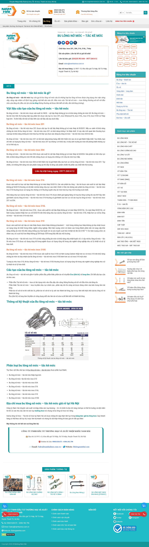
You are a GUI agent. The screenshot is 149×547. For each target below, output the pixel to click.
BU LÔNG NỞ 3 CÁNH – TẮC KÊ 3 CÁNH (56, 493)
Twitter (118, 518)
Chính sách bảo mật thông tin (63, 529)
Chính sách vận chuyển (60, 517)
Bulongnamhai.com (81, 447)
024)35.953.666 (79, 59)
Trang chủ (21, 21)
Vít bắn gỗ (121, 184)
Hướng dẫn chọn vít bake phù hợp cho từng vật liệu (135, 271)
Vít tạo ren (122, 192)
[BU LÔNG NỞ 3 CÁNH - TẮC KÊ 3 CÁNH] (55, 482)
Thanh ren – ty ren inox (127, 200)
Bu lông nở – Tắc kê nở (126, 142)
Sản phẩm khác (70, 21)
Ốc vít (57, 21)
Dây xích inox (122, 229)
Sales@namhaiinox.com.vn (49, 447)
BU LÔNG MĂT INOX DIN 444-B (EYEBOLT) (98, 493)
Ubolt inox (121, 196)
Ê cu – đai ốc (121, 84)
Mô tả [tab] (9, 86)
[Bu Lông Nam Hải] (9, 11)
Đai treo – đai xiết (123, 118)
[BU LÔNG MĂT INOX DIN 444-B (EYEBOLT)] (98, 482)
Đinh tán (119, 99)
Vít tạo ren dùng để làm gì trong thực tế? (136, 261)
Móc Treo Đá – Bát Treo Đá (128, 246)
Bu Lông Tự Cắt (123, 155)
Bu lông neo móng (124, 159)
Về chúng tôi (34, 21)
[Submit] (145, 13)
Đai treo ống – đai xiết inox (128, 241)
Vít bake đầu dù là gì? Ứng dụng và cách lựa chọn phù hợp (135, 299)
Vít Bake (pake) (123, 179)
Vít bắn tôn (122, 171)
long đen (86, 274)
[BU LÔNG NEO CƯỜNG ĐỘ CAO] (34, 482)
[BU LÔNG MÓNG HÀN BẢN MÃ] (12, 482)
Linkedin (119, 522)
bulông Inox (39, 411)
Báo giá (85, 21)
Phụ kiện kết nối (122, 114)
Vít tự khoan (122, 175)
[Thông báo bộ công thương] (124, 528)
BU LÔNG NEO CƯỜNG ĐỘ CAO (34, 493)
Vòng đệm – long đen (124, 91)
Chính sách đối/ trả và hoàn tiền (64, 525)
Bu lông (46, 21)
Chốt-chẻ (119, 95)
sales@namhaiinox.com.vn (74, 64)
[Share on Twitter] (63, 43)
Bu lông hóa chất (124, 146)
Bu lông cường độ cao (126, 151)
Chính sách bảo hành (60, 521)
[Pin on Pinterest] (67, 43)
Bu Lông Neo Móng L (77, 493)
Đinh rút (120, 217)
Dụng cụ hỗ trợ (122, 106)
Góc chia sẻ (96, 21)
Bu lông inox (122, 138)
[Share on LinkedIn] (71, 43)
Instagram (135, 518)
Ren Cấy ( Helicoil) (125, 237)
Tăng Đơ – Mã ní (123, 233)
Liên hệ (109, 21)
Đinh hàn (121, 213)
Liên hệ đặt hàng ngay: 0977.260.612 (54, 171)
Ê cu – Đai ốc (122, 204)
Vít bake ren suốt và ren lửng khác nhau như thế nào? (136, 280)
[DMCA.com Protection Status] (8, 534)
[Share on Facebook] (59, 43)
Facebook (120, 514)
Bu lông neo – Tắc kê (124, 110)
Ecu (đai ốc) (75, 274)
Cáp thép (121, 225)
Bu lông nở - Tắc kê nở (83, 32)
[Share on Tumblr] (75, 43)
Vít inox (120, 167)
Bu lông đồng (123, 163)
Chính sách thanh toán (60, 514)
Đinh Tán (121, 221)
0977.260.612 (91, 59)
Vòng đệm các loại (125, 208)
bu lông (35, 103)
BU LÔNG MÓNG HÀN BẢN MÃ (13, 493)
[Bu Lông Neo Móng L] (77, 482)
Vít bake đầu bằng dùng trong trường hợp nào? (136, 288)
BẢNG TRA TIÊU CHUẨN (123, 21)
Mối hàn (119, 103)
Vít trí (120, 188)
